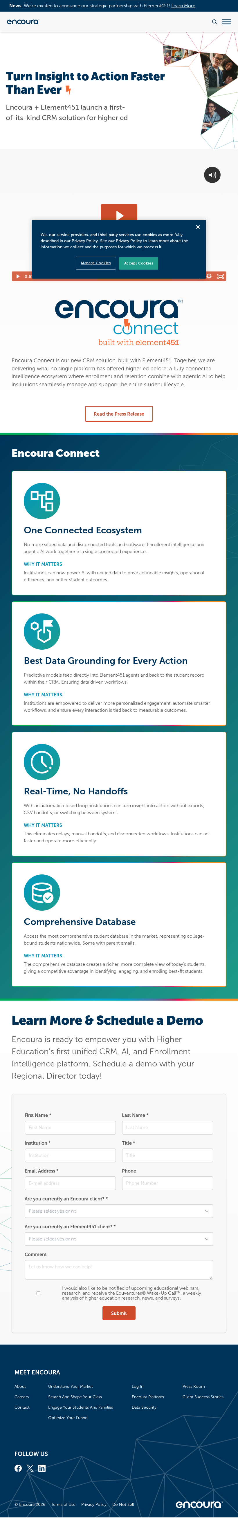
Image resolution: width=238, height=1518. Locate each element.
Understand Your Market (70, 1386)
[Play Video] (17, 276)
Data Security (144, 1407)
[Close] (198, 227)
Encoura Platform (148, 1397)
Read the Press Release (119, 414)
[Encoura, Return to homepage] (23, 22)
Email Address (41, 1171)
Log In (137, 1386)
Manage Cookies (96, 263)
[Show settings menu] (209, 276)
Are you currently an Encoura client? (66, 1198)
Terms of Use (63, 1504)
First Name (38, 1115)
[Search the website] (215, 22)
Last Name (135, 1115)
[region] (119, 249)
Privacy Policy (94, 1504)
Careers (22, 1397)
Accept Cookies (138, 263)
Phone (129, 1171)
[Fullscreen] (220, 276)
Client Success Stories (203, 1397)
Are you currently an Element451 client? (70, 1226)
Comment (36, 1254)
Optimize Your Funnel (68, 1418)
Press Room (194, 1386)
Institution (38, 1143)
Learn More (183, 5)
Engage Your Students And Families (80, 1407)
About (20, 1386)
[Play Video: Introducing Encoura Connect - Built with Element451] (119, 215)
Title (128, 1143)
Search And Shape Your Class (75, 1397)
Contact (22, 1407)
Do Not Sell (123, 1504)
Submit (119, 1313)
